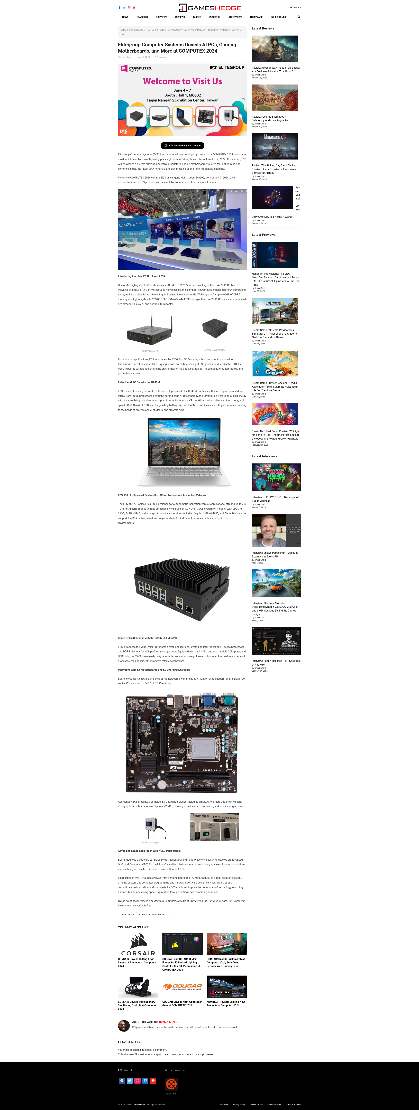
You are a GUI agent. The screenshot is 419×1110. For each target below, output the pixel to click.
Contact (296, 7)
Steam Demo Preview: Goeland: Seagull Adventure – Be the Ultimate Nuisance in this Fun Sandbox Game (275, 386)
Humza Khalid (125, 57)
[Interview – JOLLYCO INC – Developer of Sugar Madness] (276, 477)
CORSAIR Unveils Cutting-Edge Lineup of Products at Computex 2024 (137, 963)
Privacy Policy (238, 1104)
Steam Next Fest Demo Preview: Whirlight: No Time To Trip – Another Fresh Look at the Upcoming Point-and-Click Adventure (276, 435)
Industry (214, 17)
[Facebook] (122, 1081)
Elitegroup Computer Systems (154, 914)
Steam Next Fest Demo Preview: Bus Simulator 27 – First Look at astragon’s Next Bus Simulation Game (274, 334)
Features (142, 17)
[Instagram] (137, 1081)
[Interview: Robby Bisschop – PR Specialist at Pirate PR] (276, 641)
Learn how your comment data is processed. (189, 1054)
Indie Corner (278, 17)
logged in (138, 1049)
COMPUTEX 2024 (127, 914)
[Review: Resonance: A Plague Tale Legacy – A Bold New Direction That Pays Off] (275, 49)
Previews (161, 17)
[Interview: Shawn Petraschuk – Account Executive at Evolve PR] (276, 531)
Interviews (235, 17)
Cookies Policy (274, 1104)
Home (123, 30)
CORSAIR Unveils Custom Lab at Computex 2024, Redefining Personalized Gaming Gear (226, 963)
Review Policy (256, 1104)
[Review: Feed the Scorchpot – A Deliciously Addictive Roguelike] (275, 98)
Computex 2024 (137, 30)
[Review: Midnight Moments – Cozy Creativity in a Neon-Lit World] (272, 198)
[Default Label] (145, 1081)
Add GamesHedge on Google (184, 145)
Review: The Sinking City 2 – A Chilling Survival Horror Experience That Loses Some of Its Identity (274, 169)
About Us (223, 1104)
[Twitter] (130, 1081)
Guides (197, 17)
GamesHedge (139, 1104)
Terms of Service (293, 1104)
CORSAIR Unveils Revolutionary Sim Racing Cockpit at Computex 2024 (137, 1005)
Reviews (180, 17)
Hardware (256, 17)
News (125, 17)
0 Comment (161, 57)
